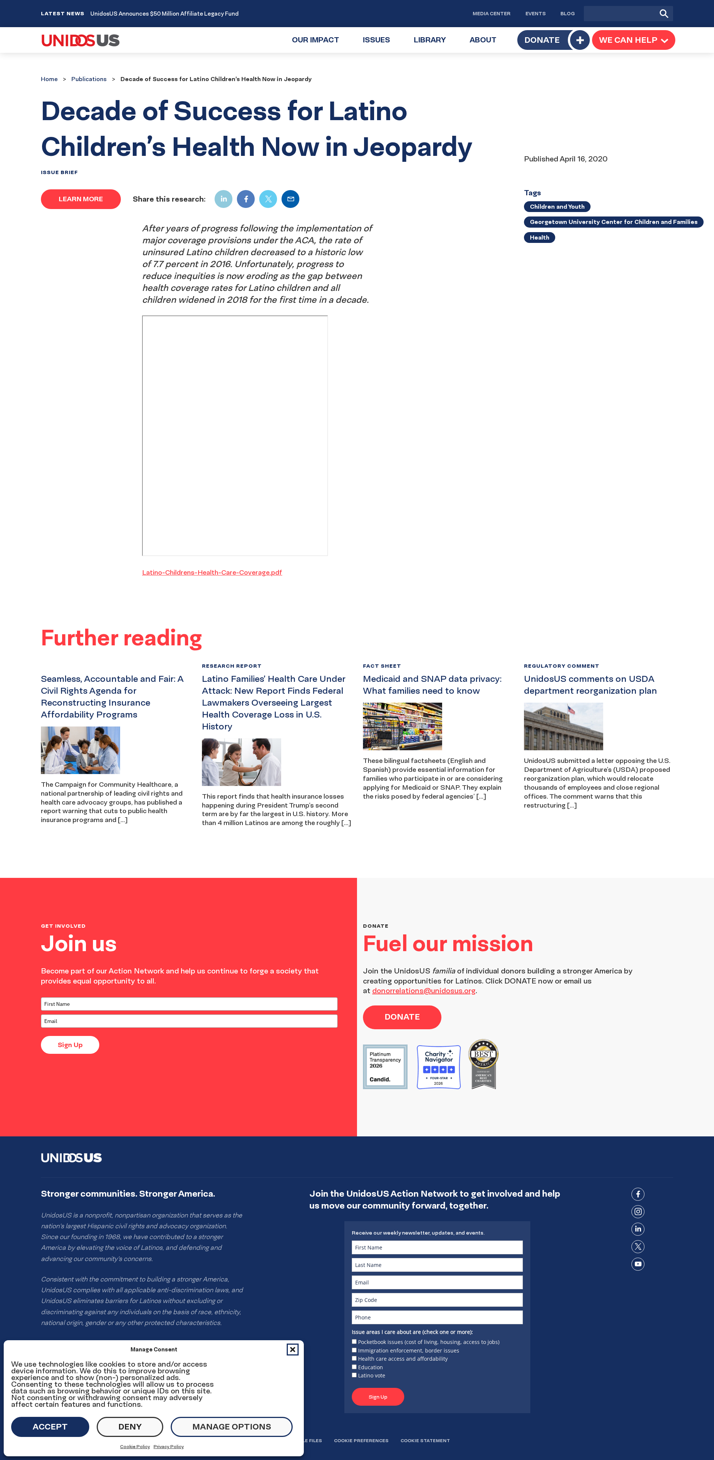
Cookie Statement (425, 1440)
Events (535, 13)
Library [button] (436, 44)
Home (49, 79)
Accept (50, 1426)
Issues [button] (382, 44)
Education (370, 1367)
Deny (130, 1426)
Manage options (231, 1426)
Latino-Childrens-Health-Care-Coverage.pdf (212, 572)
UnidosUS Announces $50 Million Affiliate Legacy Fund (164, 13)
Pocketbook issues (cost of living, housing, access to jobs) (428, 1341)
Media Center (492, 13)
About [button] (489, 44)
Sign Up (70, 1044)
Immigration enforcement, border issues (408, 1350)
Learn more (81, 199)
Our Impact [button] (321, 44)
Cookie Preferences (361, 1440)
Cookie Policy (135, 1446)
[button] (292, 1349)
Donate (542, 40)
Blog (567, 13)
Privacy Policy (169, 1446)
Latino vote (371, 1375)
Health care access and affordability (403, 1358)
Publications (89, 79)
